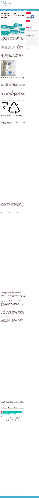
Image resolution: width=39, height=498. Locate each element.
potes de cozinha (5, 413)
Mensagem (30, 35)
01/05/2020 (4, 20)
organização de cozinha (8, 411)
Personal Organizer (17, 411)
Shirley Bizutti (3, 10)
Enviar (28, 48)
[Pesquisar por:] (32, 24)
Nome (29, 29)
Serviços (9, 10)
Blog (13, 20)
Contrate (25, 10)
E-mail (29, 32)
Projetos (13, 10)
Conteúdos (19, 10)
